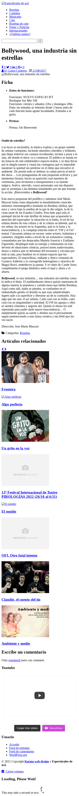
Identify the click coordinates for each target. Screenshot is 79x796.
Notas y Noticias (19, 27)
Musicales (15, 16)
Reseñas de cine (19, 23)
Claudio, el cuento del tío (21, 599)
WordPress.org (18, 754)
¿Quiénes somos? (19, 34)
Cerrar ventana (14, 771)
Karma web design (37, 761)
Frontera (9, 389)
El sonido (9, 511)
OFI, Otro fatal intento (19, 555)
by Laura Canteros (15, 70)
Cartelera (14, 13)
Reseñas (14, 9)
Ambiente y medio (16, 643)
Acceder (14, 744)
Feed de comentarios (21, 751)
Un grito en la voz (16, 448)
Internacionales (18, 30)
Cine (12, 20)
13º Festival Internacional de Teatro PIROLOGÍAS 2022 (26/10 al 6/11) (29, 494)
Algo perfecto (12, 404)
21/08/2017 (39, 70)
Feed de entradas (19, 748)
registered (14, 660)
